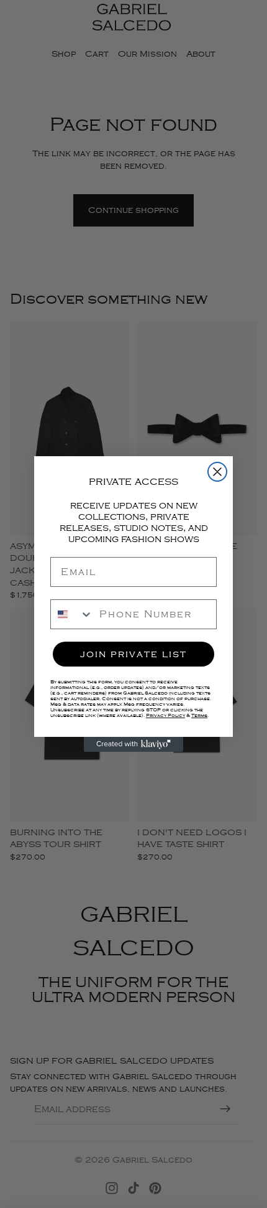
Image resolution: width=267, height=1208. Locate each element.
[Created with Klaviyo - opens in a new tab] (133, 744)
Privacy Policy (165, 715)
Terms (199, 715)
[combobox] (72, 614)
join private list (133, 654)
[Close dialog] (217, 471)
